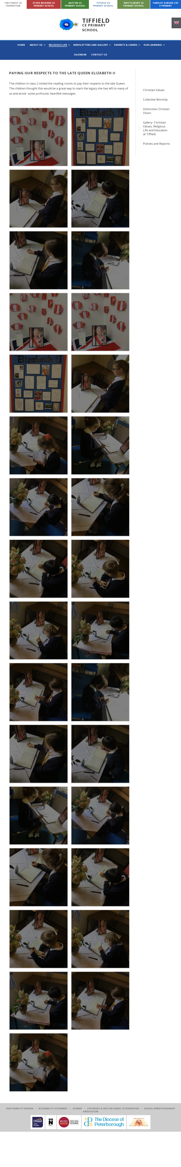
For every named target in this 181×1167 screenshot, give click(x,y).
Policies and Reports (156, 144)
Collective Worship (155, 99)
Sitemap (77, 1108)
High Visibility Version (19, 1108)
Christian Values (154, 90)
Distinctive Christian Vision (156, 111)
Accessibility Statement (53, 1108)
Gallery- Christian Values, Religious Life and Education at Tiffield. (155, 128)
